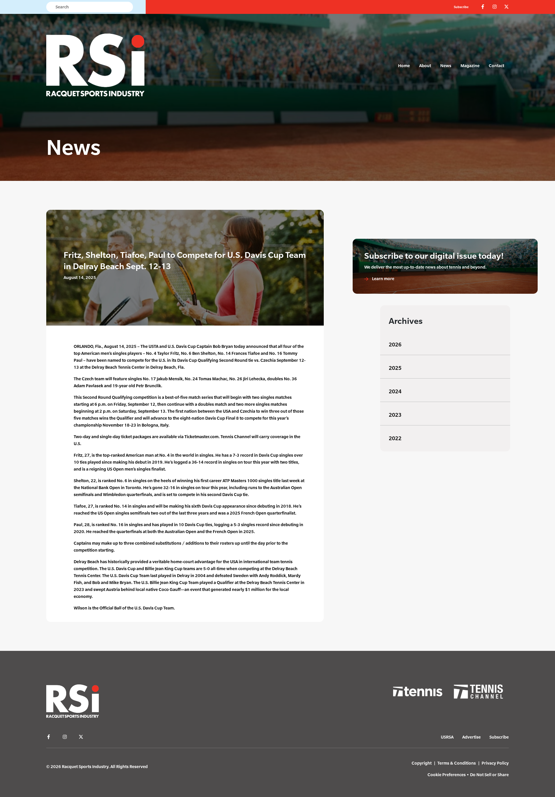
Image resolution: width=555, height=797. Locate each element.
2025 (395, 368)
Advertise (471, 736)
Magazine (470, 65)
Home (404, 65)
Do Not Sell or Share (489, 774)
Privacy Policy (495, 763)
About (425, 65)
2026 (395, 344)
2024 (395, 391)
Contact (496, 65)
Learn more (382, 278)
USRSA (447, 736)
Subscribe (461, 7)
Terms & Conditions (456, 763)
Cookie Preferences (447, 774)
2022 (395, 438)
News (445, 65)
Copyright (422, 763)
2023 (395, 415)
